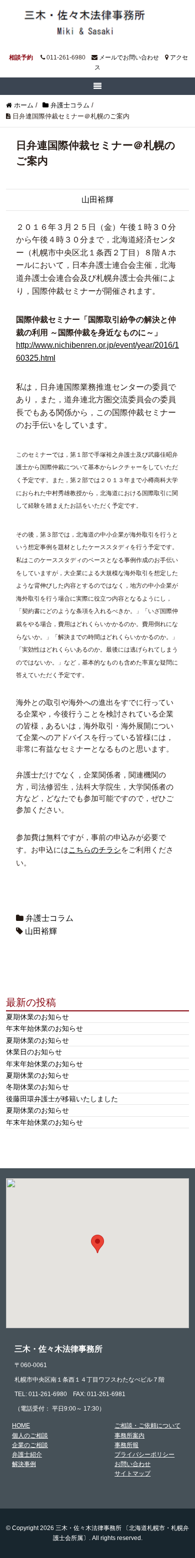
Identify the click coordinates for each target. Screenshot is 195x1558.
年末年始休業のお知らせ (44, 1028)
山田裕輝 (98, 199)
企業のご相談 (30, 1445)
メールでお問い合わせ (129, 57)
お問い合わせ (132, 1464)
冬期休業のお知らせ (37, 1087)
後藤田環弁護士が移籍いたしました (62, 1099)
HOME (21, 1425)
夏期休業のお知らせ (37, 1017)
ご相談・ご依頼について (147, 1425)
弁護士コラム (50, 918)
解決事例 (24, 1464)
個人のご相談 (30, 1435)
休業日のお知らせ (34, 1052)
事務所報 (126, 1445)
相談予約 (21, 57)
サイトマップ (132, 1473)
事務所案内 (129, 1435)
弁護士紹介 (27, 1454)
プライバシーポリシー (144, 1454)
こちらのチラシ (94, 850)
